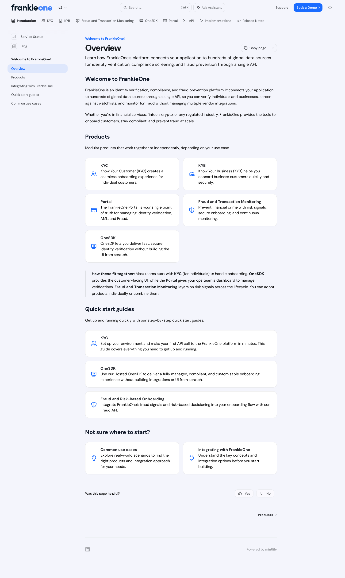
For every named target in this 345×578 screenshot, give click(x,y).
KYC (50, 21)
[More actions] (273, 48)
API (191, 21)
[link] (132, 174)
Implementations (218, 21)
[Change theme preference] (330, 7)
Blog (24, 46)
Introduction (26, 21)
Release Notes (253, 21)
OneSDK (151, 21)
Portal (173, 21)
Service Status (32, 37)
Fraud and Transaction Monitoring (107, 21)
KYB (67, 21)
